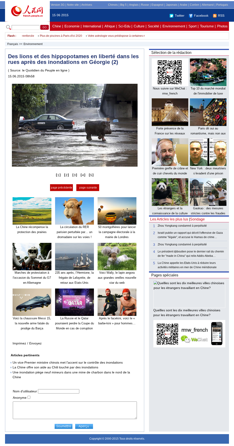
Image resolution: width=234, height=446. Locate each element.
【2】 (66, 175)
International (92, 26)
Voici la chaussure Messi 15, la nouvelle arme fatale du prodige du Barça (32, 323)
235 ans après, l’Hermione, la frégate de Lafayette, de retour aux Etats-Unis (74, 277)
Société (153, 26)
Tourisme (207, 26)
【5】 (91, 175)
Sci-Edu (124, 26)
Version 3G (57, 4)
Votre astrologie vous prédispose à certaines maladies (115, 35)
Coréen (194, 4)
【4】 (83, 175)
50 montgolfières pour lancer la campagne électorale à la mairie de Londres (117, 232)
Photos (222, 26)
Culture (139, 26)
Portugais (222, 4)
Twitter (179, 15)
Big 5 (123, 4)
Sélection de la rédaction (171, 53)
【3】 (75, 175)
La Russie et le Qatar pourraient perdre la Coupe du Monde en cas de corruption (74, 323)
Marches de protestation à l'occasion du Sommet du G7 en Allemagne (32, 277)
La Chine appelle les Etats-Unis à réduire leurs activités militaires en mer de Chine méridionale (187, 265)
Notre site (73, 4)
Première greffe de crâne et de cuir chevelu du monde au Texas (170, 173)
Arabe (183, 4)
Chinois (113, 4)
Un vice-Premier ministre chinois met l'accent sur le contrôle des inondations (68, 362)
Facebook (201, 15)
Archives (86, 4)
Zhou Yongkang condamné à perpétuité (182, 225)
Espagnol (157, 4)
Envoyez (35, 343)
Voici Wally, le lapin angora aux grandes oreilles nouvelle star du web (117, 277)
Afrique (109, 26)
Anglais (133, 4)
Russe (145, 4)
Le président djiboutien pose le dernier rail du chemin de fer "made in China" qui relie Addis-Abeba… (191, 253)
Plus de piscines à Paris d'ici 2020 (55, 35)
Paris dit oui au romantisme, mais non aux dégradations (208, 133)
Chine (56, 26)
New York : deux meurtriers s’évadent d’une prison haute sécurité (208, 173)
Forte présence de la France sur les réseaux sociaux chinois (170, 133)
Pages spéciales (164, 275)
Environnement (173, 26)
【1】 (58, 175)
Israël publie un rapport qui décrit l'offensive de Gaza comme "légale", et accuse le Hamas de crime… (190, 235)
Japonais (171, 4)
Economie (72, 26)
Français (12, 44)
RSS (221, 15)
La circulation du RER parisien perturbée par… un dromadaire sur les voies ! (74, 232)
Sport (193, 26)
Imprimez (19, 343)
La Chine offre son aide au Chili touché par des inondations (55, 367)
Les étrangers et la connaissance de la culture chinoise (170, 213)
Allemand (208, 4)
